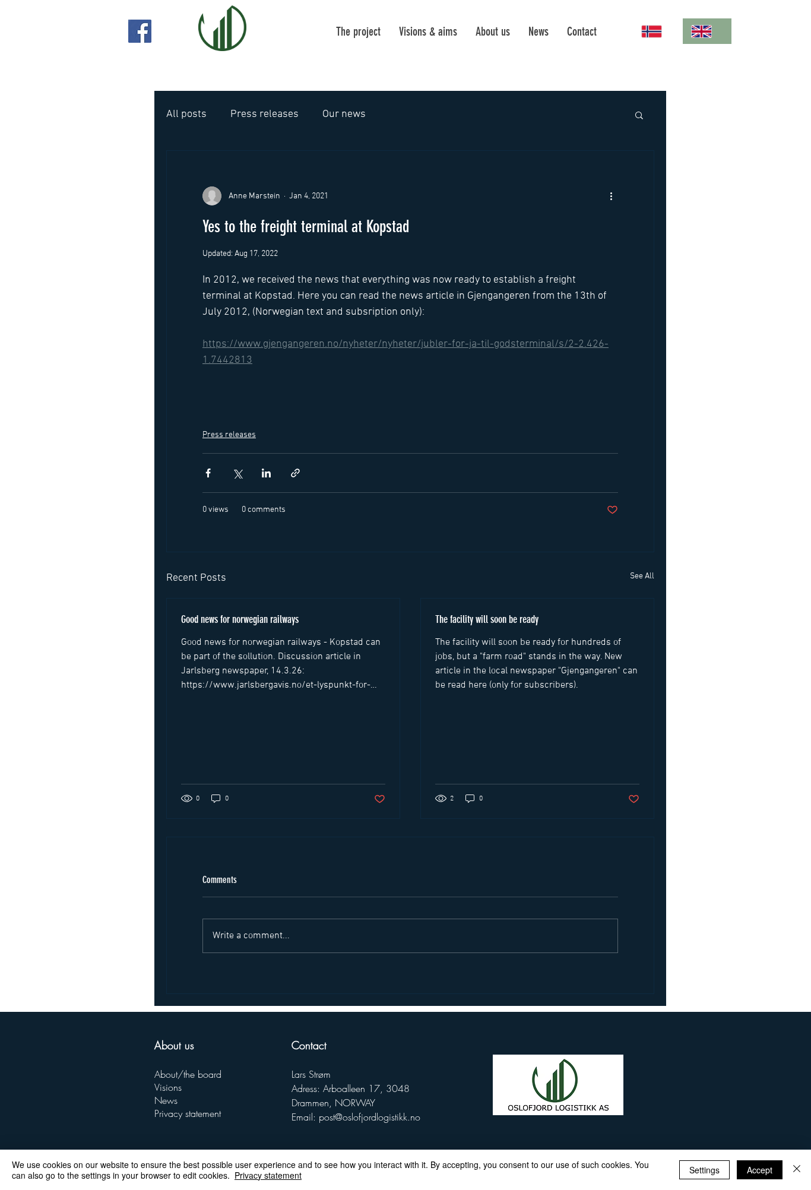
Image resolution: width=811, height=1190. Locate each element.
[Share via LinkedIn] (266, 473)
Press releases (264, 114)
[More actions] (611, 196)
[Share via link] (295, 473)
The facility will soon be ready (486, 619)
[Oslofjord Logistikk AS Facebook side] (139, 31)
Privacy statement (187, 1113)
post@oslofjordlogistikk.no (369, 1116)
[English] (707, 31)
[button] (639, 114)
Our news (344, 114)
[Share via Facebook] (208, 473)
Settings (704, 1170)
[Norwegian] (657, 31)
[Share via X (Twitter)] (237, 473)
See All (642, 576)
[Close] (797, 1169)
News (166, 1100)
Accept (759, 1170)
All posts (186, 114)
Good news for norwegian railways (240, 619)
